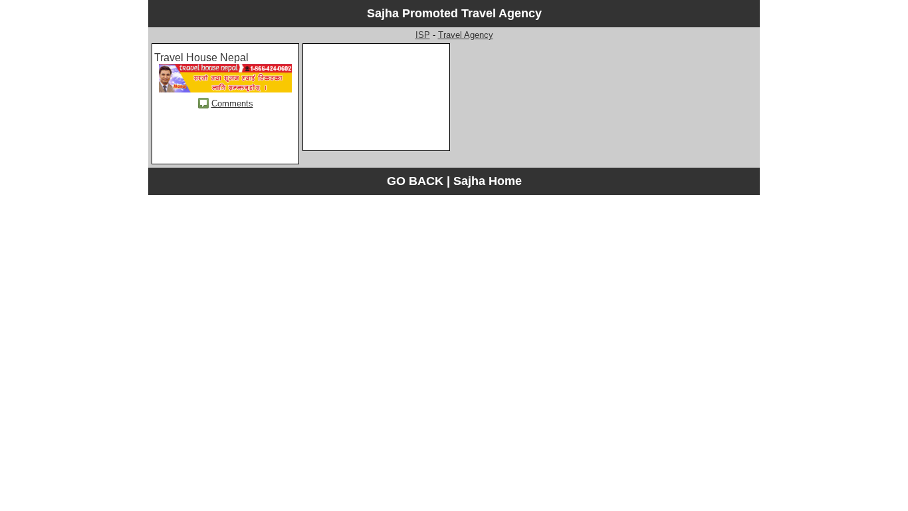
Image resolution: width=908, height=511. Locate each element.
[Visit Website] (225, 88)
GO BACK (415, 181)
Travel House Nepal (201, 57)
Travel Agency (465, 35)
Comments (232, 103)
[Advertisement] (376, 110)
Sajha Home (487, 181)
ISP (422, 35)
